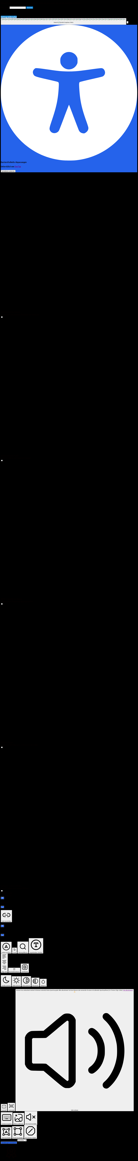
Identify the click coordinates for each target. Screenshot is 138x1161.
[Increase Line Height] (2, 926)
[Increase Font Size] (2, 898)
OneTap (18, 166)
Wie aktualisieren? (128, 990)
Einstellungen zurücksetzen (9, 1143)
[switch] (2, 317)
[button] (127, 22)
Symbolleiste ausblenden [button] (8, 171)
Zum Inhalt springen (9, 1140)
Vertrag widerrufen (9, 17)
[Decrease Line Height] (2, 935)
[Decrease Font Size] (2, 907)
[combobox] (63, 21)
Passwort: (5, 7)
